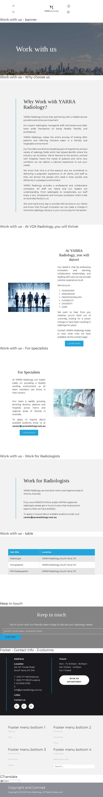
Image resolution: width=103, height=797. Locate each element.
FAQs (10, 737)
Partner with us (14, 753)
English (6, 781)
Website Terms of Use (60, 759)
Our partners (58, 737)
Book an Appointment (74, 680)
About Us (11, 731)
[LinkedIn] (16, 706)
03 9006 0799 (23, 683)
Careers (11, 765)
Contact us (19, 700)
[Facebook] (31, 706)
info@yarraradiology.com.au (28, 690)
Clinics (55, 743)
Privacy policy (58, 753)
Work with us (13, 759)
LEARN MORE (74, 343)
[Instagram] (24, 706)
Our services (57, 731)
